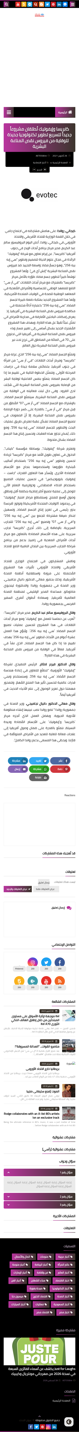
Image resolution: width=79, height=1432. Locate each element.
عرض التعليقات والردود (16, 889)
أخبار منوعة (18, 1264)
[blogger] (41, 4)
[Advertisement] (39, 61)
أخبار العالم (63, 1272)
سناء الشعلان (38, 1280)
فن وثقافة (42, 1272)
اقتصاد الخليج (40, 1296)
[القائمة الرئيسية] (9, 112)
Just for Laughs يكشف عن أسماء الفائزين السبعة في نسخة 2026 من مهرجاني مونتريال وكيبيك (41, 1371)
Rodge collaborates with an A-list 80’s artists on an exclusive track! (31, 1115)
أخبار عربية (63, 1256)
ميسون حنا (17, 1296)
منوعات (44, 1256)
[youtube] (18, 4)
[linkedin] (59, 4)
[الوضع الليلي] (68, 1421)
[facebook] (30, 1426)
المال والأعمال (22, 1256)
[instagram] (48, 1426)
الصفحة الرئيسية (60, 162)
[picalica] (24, 1426)
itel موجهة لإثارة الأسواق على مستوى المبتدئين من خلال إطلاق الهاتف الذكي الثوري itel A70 (35, 1020)
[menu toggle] (72, 4)
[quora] (35, 4)
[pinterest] (53, 4)
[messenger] (65, 4)
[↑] (39, 1416)
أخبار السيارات (18, 1304)
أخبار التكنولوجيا (60, 1288)
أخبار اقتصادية (39, 162)
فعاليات (39, 1304)
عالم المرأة (63, 1264)
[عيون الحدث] (39, 14)
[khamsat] (23, 4)
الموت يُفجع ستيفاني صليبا (42, 1091)
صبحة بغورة (36, 1288)
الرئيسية (62, 112)
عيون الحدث (25, 1420)
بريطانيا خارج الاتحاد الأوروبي (42, 1068)
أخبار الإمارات (20, 1272)
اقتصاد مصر (42, 1312)
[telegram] (29, 4)
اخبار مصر (64, 1312)
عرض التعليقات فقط (45, 889)
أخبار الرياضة (41, 1264)
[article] (39, 815)
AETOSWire (67, 1380)
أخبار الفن (16, 1280)
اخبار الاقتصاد (62, 1280)
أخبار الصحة (63, 1296)
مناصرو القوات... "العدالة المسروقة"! (37, 1046)
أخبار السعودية (61, 1304)
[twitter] (47, 4)
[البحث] (6, 4)
